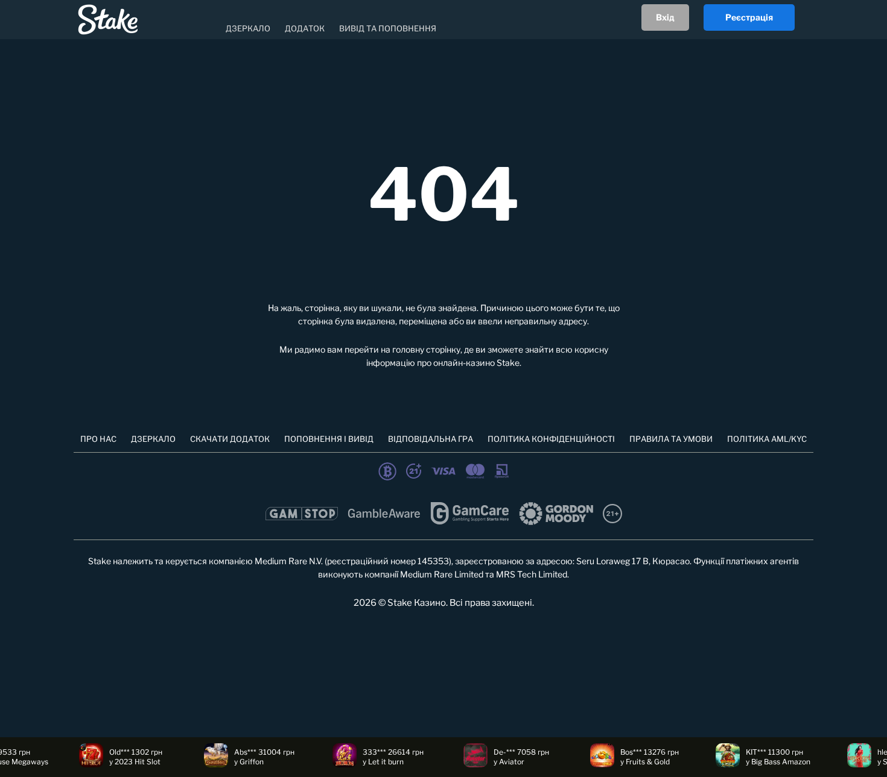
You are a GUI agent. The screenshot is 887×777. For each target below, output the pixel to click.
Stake (508, 362)
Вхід (665, 17)
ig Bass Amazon (772, 761)
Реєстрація (749, 17)
